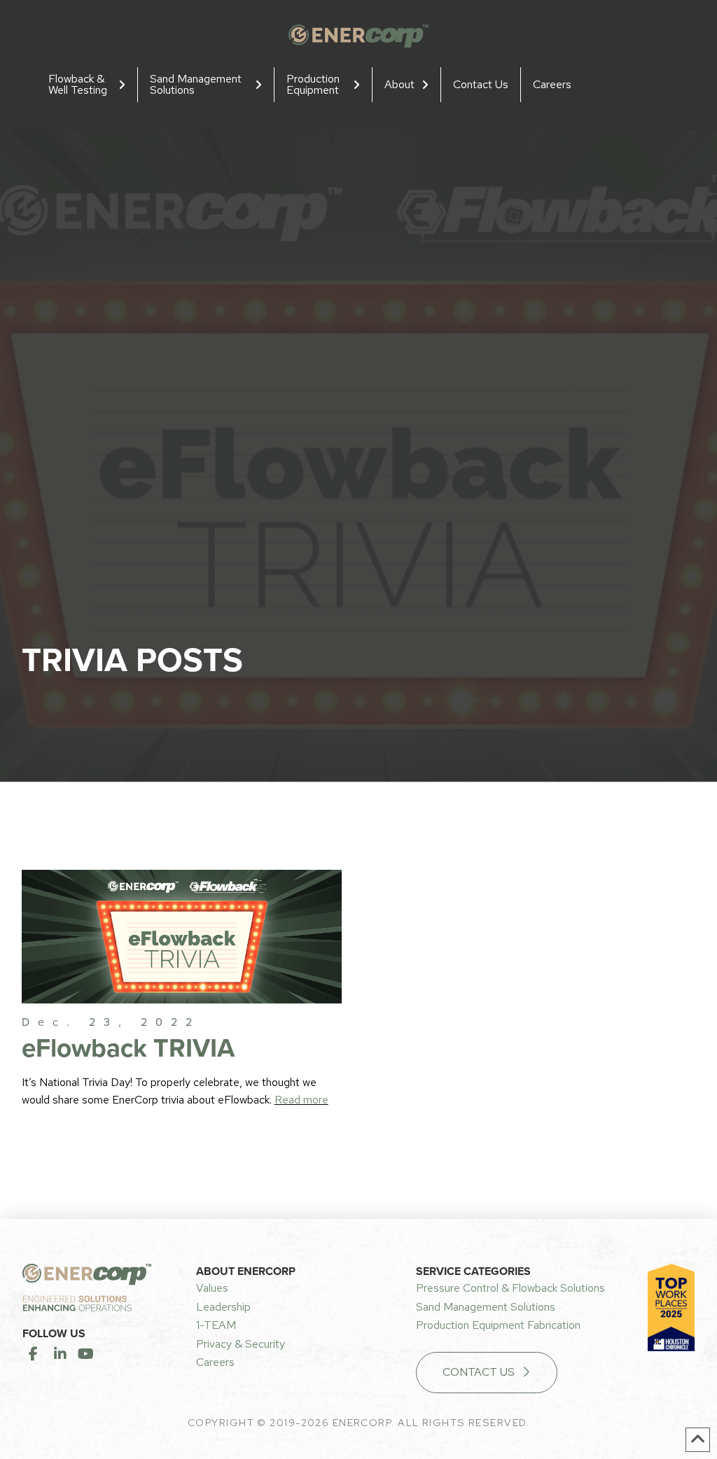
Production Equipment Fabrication (498, 1325)
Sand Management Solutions (485, 1306)
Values (212, 1288)
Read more (301, 1099)
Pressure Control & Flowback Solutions (510, 1288)
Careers (215, 1362)
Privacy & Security (240, 1344)
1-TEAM (216, 1325)
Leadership (223, 1306)
